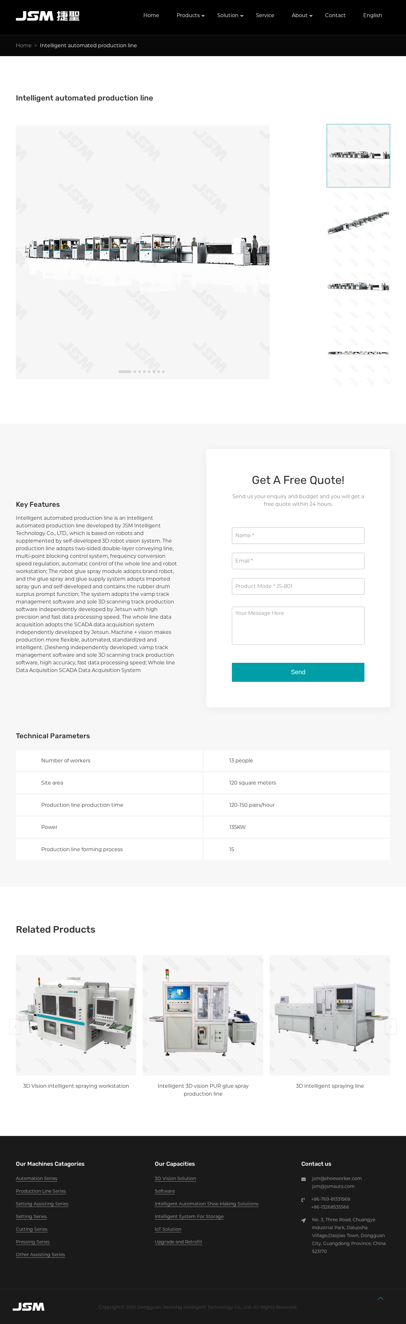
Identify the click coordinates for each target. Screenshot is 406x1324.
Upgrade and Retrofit (178, 1242)
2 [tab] (135, 371)
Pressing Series (33, 1242)
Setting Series (31, 1216)
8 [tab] (163, 371)
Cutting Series (32, 1229)
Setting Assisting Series (42, 1204)
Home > (26, 45)
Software (165, 1191)
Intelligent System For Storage (189, 1216)
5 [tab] (149, 371)
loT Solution (168, 1229)
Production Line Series (41, 1191)
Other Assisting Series (40, 1254)
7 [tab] (158, 371)
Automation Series (36, 1178)
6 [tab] (154, 371)
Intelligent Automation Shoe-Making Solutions (207, 1204)
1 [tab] (125, 371)
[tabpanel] (143, 252)
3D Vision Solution (175, 1178)
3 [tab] (139, 371)
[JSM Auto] (47, 20)
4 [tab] (144, 371)
